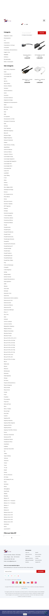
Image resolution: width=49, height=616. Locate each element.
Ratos (5, 406)
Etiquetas (6, 208)
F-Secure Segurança (8, 215)
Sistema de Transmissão (9, 435)
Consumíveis (6, 47)
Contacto (36, 558)
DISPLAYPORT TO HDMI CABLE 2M (27, 80)
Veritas (5, 486)
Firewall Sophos (7, 251)
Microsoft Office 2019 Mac (9, 345)
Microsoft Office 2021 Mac (9, 350)
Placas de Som (7, 390)
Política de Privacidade (29, 560)
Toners (5, 465)
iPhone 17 (6, 312)
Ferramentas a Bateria (8, 218)
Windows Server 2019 (8, 517)
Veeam (5, 482)
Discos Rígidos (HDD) (8, 187)
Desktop (5, 182)
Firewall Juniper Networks (9, 239)
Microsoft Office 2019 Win (9, 347)
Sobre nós (27, 552)
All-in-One (6, 109)
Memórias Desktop (8, 333)
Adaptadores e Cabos (8, 36)
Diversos (5, 192)
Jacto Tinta (6, 314)
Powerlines (6, 397)
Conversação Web (7, 168)
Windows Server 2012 (8, 512)
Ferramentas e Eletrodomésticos (10, 50)
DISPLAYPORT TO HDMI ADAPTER (40, 55)
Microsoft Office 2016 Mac (9, 340)
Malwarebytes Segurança (9, 326)
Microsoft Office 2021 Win (9, 352)
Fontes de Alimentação (8, 265)
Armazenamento (7, 38)
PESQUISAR (42, 33)
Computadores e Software (9, 45)
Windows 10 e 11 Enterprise (9, 503)
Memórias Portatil (7, 336)
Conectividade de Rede (8, 156)
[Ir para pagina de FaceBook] (5, 576)
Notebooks (6, 373)
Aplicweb (19, 580)
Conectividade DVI (7, 74)
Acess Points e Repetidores (9, 69)
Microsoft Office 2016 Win (9, 343)
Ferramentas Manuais (8, 222)
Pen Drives (6, 380)
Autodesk (6, 126)
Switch (5, 93)
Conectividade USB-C (8, 166)
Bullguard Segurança (8, 138)
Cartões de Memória (8, 149)
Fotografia (6, 267)
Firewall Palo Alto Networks (9, 244)
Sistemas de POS (7, 437)
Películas (5, 378)
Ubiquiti (5, 470)
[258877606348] (15, 576)
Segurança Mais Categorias (9, 423)
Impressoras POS (7, 307)
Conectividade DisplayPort (9, 159)
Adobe (5, 105)
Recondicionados (7, 59)
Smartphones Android (8, 439)
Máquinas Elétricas (7, 328)
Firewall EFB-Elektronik (8, 232)
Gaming (5, 272)
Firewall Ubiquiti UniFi (8, 255)
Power (5, 394)
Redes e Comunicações (8, 62)
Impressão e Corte (7, 293)
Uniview (5, 472)
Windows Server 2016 (8, 515)
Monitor (5, 366)
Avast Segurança (7, 128)
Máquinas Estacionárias (8, 331)
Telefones (6, 458)
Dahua (5, 180)
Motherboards (7, 371)
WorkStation (6, 524)
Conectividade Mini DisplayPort (10, 161)
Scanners (6, 416)
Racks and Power (7, 404)
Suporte (36, 552)
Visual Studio (6, 491)
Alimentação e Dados (8, 107)
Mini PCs (5, 81)
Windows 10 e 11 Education (9, 501)
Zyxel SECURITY (7, 529)
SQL (4, 451)
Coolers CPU (6, 171)
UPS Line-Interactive (8, 475)
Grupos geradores (7, 281)
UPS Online (6, 477)
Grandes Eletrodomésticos (9, 279)
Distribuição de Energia (8, 189)
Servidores (6, 88)
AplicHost (25, 588)
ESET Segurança (7, 206)
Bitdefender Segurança (8, 131)
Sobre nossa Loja (28, 554)
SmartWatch (6, 444)
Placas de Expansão (8, 385)
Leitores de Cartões (8, 324)
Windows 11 (6, 505)
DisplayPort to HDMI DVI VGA (40, 80)
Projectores (6, 402)
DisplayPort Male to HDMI (27, 55)
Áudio (5, 123)
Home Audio (6, 288)
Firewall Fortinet (7, 234)
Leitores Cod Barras (8, 321)
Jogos (5, 317)
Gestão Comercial (7, 277)
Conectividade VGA (7, 76)
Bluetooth (6, 133)
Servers (5, 432)
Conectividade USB (7, 164)
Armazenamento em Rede (9, 119)
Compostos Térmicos (8, 154)
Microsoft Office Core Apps (9, 359)
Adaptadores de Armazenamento (10, 102)
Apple (5, 114)
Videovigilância (7, 489)
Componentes (7, 43)
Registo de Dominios (29, 558)
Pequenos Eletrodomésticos (9, 383)
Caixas (5, 72)
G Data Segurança (7, 270)
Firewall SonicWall (7, 248)
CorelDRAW (6, 173)
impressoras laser (7, 303)
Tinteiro (5, 463)
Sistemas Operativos (8, 90)
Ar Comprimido (7, 116)
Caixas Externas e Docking (9, 145)
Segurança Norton (7, 427)
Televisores (6, 460)
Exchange (6, 211)
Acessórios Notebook (8, 98)
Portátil (5, 392)
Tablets (5, 453)
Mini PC (5, 361)
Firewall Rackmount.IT (8, 246)
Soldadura (6, 446)
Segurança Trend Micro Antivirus (10, 430)
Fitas (5, 262)
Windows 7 (6, 508)
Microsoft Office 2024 (8, 354)
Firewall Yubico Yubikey (8, 260)
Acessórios (6, 95)
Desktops (6, 185)
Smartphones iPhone (8, 442)
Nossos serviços (38, 554)
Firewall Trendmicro (8, 253)
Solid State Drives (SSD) (9, 449)
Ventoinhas (6, 484)
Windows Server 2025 (8, 522)
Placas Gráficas (7, 83)
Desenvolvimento (38, 560)
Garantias (27, 562)
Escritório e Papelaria (8, 204)
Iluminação (6, 291)
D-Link (5, 178)
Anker (5, 112)
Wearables (6, 496)
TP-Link (5, 468)
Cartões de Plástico (8, 152)
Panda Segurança (7, 376)
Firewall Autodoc (7, 227)
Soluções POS (37, 562)
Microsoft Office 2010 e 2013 (10, 338)
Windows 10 (6, 498)
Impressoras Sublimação (9, 310)
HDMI (5, 284)
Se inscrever (41, 571)
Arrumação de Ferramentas (9, 121)
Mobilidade (6, 54)
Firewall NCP (6, 241)
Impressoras (6, 295)
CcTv (5, 40)
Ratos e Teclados (7, 409)
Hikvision (5, 286)
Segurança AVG (7, 418)
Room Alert (6, 413)
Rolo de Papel (6, 411)
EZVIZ (5, 79)
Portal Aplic (27, 556)
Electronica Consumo (8, 201)
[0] (21, 24)
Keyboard (6, 319)
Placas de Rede (7, 387)
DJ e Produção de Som (8, 194)
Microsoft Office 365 (8, 357)
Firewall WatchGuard (8, 258)
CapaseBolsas (7, 147)
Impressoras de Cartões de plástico (11, 298)
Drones (5, 199)
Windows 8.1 (6, 510)
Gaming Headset (7, 274)
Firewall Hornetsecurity (8, 237)
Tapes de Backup (7, 456)
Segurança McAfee (8, 425)
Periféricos (6, 57)
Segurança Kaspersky (8, 420)
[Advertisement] (24, 9)
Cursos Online (37, 556)
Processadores (7, 399)
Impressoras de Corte (8, 300)
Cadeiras (5, 142)
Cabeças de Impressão (8, 140)
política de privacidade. (42, 612)
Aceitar (24, 614)
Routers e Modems (8, 86)
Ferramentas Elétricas (8, 220)
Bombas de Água (7, 135)
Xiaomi (5, 526)
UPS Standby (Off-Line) (8, 479)
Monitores (6, 369)
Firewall (5, 225)
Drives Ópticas (7, 197)
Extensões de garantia (8, 213)
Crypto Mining (7, 175)
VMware (5, 493)
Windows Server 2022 (8, 519)
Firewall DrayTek (7, 230)
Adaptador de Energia (8, 100)
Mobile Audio (6, 364)
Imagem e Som (7, 52)
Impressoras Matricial (8, 305)
